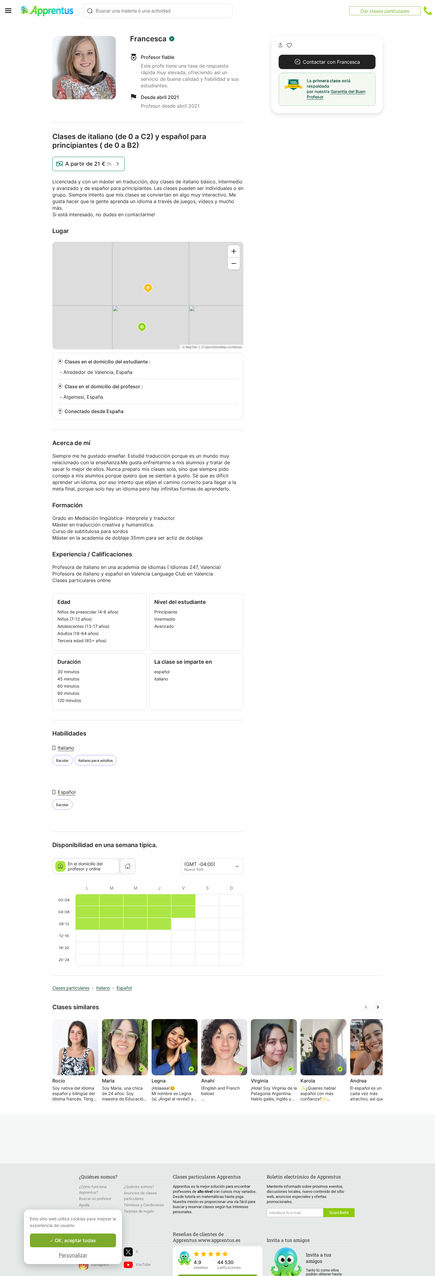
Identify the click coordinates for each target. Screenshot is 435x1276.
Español (67, 792)
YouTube (143, 1264)
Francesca (148, 39)
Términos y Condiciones (144, 1205)
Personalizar (73, 1255)
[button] (289, 45)
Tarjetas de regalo (139, 1211)
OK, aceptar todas (75, 1240)
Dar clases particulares (385, 10)
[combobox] (158, 11)
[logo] (49, 11)
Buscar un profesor (95, 1198)
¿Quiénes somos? (139, 1186)
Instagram (100, 1264)
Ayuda (84, 1205)
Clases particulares (70, 987)
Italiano (66, 748)
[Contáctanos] (428, 11)
